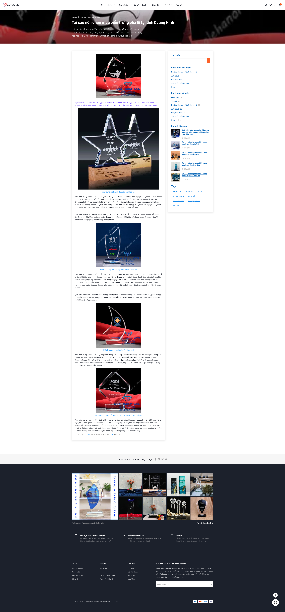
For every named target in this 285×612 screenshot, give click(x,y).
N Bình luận (117, 434)
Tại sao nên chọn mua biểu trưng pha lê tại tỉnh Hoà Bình (194, 175)
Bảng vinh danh (176, 79)
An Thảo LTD (177, 191)
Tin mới (175, 101)
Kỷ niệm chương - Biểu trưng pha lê (184, 72)
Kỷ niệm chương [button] (107, 5)
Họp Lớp (131, 568)
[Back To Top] (275, 595)
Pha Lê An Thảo (113, 601)
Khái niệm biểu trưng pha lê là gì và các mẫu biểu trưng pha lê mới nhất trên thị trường (195, 132)
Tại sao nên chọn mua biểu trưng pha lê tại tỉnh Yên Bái (194, 153)
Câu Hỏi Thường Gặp (107, 575)
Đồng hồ (174, 87)
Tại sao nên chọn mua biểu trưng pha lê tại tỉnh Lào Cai (194, 143)
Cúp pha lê (175, 75)
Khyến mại (176, 97)
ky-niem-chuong (178, 196)
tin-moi (200, 191)
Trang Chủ (180, 5)
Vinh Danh (131, 575)
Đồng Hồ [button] (155, 5)
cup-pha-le (191, 196)
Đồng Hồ (75, 579)
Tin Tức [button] (168, 5)
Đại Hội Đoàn (133, 572)
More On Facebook (204, 523)
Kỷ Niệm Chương (78, 568)
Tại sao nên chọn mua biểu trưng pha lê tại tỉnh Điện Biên (194, 164)
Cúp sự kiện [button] (123, 5)
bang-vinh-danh (178, 201)
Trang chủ (75, 17)
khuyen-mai (189, 191)
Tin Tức (83, 17)
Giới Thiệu (103, 568)
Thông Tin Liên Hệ (106, 579)
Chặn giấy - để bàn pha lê (180, 83)
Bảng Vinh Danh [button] (140, 5)
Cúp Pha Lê (76, 572)
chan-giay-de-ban (194, 201)
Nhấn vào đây (84, 538)
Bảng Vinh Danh (77, 575)
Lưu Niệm (131, 579)
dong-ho (176, 205)
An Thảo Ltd (82, 434)
